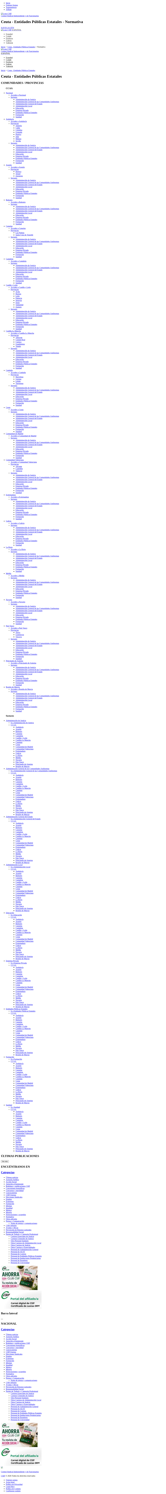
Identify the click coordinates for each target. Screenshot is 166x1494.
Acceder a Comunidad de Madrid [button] (23, 436)
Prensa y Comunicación (15, 1221)
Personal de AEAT (18, 1252)
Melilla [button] (8, 573)
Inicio (8, 3)
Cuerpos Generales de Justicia (22, 1239)
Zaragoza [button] (19, 176)
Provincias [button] (15, 123)
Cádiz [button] (18, 128)
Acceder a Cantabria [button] (18, 261)
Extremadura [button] (11, 495)
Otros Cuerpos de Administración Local (26, 1243)
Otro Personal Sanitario (20, 1241)
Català (8, 36)
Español (9, 34)
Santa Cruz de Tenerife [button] (24, 235)
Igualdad (9, 1208)
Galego (9, 41)
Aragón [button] (9, 165)
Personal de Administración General (24, 1249)
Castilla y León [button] (11, 285)
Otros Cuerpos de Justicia (20, 1245)
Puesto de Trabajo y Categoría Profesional (22, 1234)
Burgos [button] (18, 294)
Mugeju (9, 1212)
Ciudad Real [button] (20, 340)
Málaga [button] (18, 139)
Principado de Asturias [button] (14, 661)
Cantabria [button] (9, 259)
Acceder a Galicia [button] (17, 523)
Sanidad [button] (19, 117)
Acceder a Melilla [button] (17, 576)
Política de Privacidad (14, 1484)
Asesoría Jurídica (12, 1180)
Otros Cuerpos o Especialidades (23, 1247)
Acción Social (11, 1182)
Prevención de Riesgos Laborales (18, 1230)
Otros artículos (11, 1219)
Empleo (9, 1199)
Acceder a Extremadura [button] (20, 497)
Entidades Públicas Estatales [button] (26, 113)
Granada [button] (19, 132)
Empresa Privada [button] (22, 110)
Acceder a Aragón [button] (18, 167)
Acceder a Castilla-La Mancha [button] (22, 333)
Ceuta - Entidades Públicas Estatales (21, 47)
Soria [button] (18, 303)
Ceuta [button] (8, 407)
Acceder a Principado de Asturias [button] (23, 663)
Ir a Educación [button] (16, 915)
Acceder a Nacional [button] (18, 95)
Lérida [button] (18, 381)
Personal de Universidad (20, 1263)
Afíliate (9, 9)
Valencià (9, 43)
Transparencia (11, 7)
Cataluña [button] (9, 370)
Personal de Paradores (19, 1260)
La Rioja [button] (9, 547)
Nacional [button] (9, 93)
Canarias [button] (9, 226)
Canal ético (10, 1487)
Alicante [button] (19, 466)
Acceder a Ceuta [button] (17, 410)
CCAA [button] (13, 725)
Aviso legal (10, 1482)
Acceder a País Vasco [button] (19, 628)
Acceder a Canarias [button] (18, 228)
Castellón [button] (19, 469)
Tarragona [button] (19, 383)
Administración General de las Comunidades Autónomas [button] (37, 102)
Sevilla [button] (18, 141)
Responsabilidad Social (15, 1232)
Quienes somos (11, 1480)
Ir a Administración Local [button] (20, 867)
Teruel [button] (18, 174)
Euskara (9, 38)
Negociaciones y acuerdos (16, 1215)
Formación (10, 1204)
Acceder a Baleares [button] (18, 202)
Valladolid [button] (19, 305)
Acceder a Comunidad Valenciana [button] (24, 462)
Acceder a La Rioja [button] (18, 549)
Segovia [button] (19, 300)
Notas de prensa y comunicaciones (24, 1223)
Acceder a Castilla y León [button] (21, 287)
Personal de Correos (18, 1254)
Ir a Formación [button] (16, 1059)
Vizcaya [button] (19, 637)
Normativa (10, 1217)
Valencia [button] (19, 471)
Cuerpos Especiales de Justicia (22, 1236)
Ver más (5, 1161)
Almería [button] (19, 126)
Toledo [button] (18, 346)
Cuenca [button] (18, 342)
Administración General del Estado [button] (29, 104)
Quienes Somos (12, 5)
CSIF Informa (11, 1225)
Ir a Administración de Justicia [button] (22, 723)
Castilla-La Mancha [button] (13, 331)
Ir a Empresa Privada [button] (19, 963)
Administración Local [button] (24, 106)
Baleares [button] (9, 200)
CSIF (3, 1476)
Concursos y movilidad (15, 1191)
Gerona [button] (18, 379)
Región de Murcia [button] (13, 687)
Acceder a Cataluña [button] (18, 372)
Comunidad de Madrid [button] (14, 434)
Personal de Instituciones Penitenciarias (26, 1258)
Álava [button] (18, 632)
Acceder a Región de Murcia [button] (22, 689)
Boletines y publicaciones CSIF (18, 1186)
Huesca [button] (18, 172)
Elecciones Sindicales (14, 1197)
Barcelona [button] (19, 377)
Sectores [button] (14, 97)
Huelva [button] (18, 134)
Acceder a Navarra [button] (18, 602)
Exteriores (10, 1201)
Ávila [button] (18, 292)
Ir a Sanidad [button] (15, 1107)
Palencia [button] (19, 298)
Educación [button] (20, 108)
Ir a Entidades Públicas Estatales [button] (23, 1011)
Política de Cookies (13, 1489)
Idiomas (9, 1206)
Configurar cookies (13, 1491)
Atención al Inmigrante (14, 1184)
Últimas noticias (12, 1177)
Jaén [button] (17, 137)
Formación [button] (20, 115)
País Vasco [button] (10, 626)
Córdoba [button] (19, 130)
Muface (9, 1210)
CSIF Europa (11, 1195)
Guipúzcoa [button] (20, 635)
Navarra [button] (9, 600)
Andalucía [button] (10, 119)
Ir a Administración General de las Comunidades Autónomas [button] (34, 771)
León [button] (18, 296)
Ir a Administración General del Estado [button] (25, 819)
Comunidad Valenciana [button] (15, 460)
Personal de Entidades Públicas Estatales (26, 1256)
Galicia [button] (8, 521)
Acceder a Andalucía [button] (19, 121)
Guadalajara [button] (20, 344)
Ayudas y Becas (12, 1228)
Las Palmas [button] (20, 233)
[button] (11, 30)
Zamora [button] (19, 307)
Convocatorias (11, 1193)
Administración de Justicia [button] (26, 99)
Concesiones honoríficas (15, 1188)
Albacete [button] (19, 338)
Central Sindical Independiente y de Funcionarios (20, 16)
